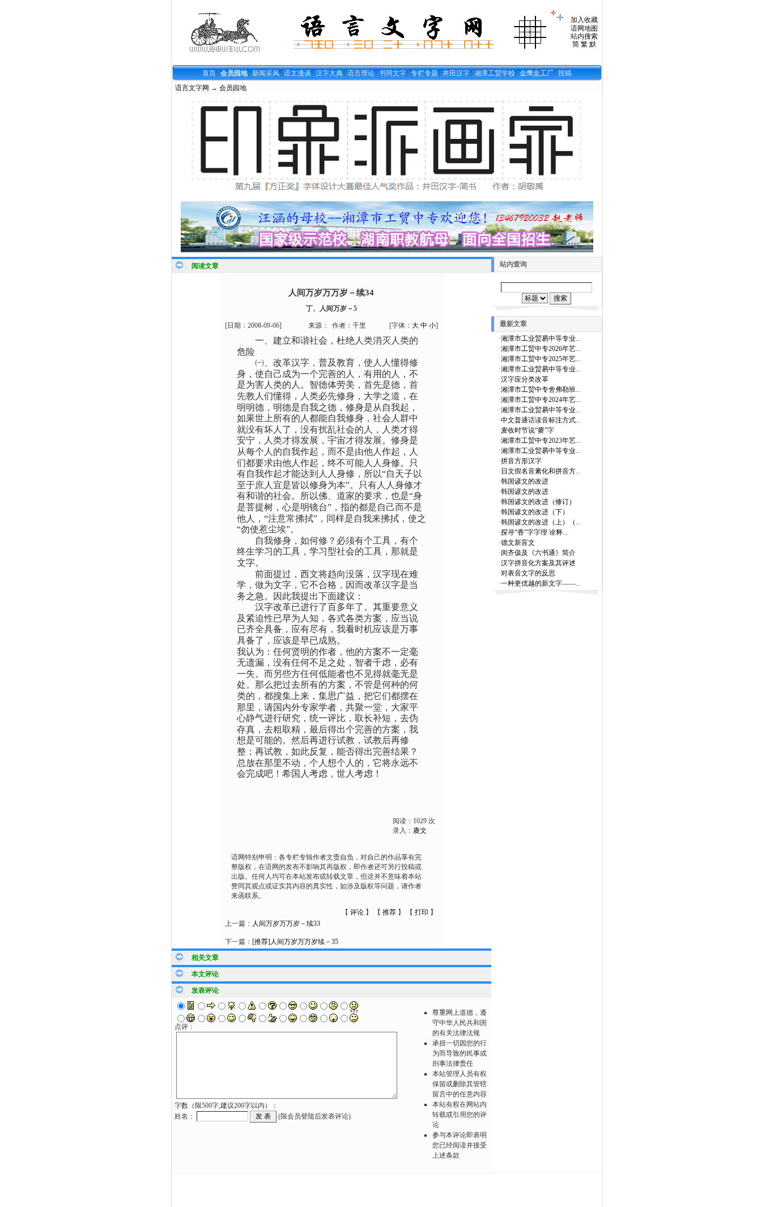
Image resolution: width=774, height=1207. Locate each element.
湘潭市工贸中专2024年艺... (541, 400)
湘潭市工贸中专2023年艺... (541, 440)
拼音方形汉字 (521, 461)
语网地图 (584, 28)
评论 (357, 912)
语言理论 (361, 73)
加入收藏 (584, 20)
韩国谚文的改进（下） (535, 512)
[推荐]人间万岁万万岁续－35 (295, 942)
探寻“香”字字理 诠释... (534, 532)
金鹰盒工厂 (537, 73)
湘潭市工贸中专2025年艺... (541, 359)
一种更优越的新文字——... (541, 583)
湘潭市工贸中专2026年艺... (541, 349)
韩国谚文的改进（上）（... (541, 522)
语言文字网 (192, 88)
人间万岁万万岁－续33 (286, 924)
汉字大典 (329, 73)
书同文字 (392, 73)
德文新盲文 (518, 543)
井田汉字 (456, 73)
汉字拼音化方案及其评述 (538, 563)
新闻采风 (265, 73)
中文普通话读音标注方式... (541, 420)
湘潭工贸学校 (494, 73)
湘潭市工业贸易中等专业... (541, 338)
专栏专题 (424, 73)
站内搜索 (584, 36)
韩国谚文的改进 (524, 481)
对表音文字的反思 (528, 573)
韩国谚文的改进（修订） (538, 502)
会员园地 (234, 73)
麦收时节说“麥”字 (527, 430)
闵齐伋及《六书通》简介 (538, 553)
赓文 (420, 831)
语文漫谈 (297, 73)
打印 (421, 912)
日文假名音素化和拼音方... (541, 471)
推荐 (389, 912)
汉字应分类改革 (524, 379)
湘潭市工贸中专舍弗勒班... (541, 389)
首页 (209, 73)
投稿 (565, 73)
